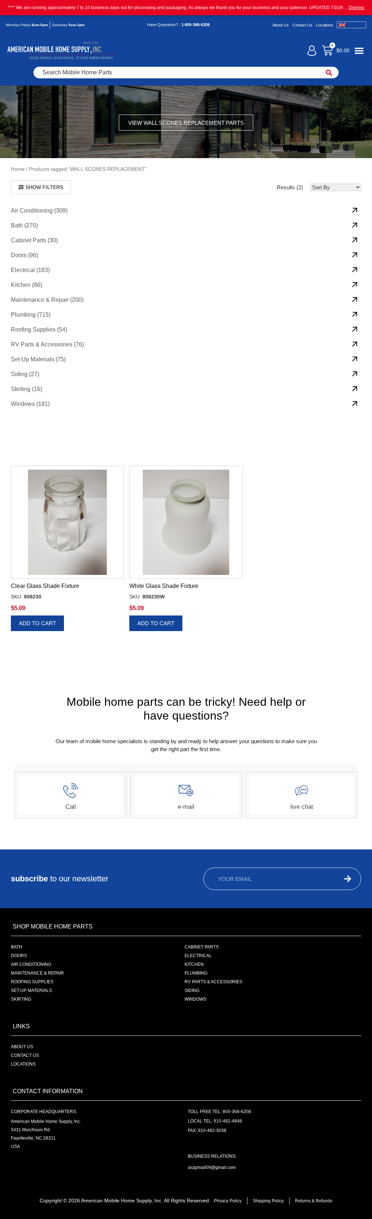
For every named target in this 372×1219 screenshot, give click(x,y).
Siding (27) (25, 374)
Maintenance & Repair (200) (47, 300)
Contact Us (302, 25)
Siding (192, 990)
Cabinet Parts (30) (34, 240)
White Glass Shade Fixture (163, 586)
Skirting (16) (26, 389)
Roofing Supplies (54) (39, 329)
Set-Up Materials (31, 990)
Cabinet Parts (202, 947)
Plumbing (196, 973)
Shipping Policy (268, 1200)
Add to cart (37, 623)
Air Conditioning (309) (39, 210)
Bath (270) (24, 225)
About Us (280, 25)
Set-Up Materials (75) (38, 359)
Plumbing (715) (30, 315)
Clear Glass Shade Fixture (45, 586)
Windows (195, 999)
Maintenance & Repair (37, 973)
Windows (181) (30, 404)
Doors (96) (24, 255)
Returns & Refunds (313, 1200)
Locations (324, 25)
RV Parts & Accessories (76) (47, 344)
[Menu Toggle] (359, 50)
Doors (19, 955)
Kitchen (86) (26, 285)
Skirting (21, 999)
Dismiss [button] (356, 7)
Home (18, 169)
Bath (16, 947)
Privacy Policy (228, 1200)
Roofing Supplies (32, 981)
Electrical (198, 955)
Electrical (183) (30, 270)
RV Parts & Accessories (213, 981)
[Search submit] (329, 72)
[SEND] (339, 879)
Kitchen (194, 964)
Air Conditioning (31, 964)
